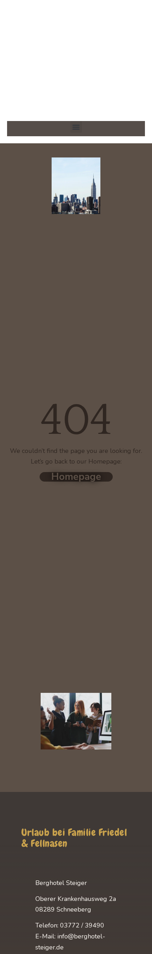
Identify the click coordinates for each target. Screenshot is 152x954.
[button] (76, 127)
